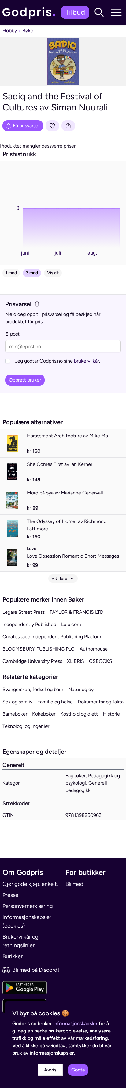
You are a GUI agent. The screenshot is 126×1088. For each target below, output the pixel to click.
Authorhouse (94, 649)
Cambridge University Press (32, 661)
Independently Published (29, 624)
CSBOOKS (100, 661)
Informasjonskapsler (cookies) (26, 921)
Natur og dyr (81, 689)
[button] (99, 12)
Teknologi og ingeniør (25, 726)
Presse (10, 895)
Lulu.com (71, 624)
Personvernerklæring (27, 906)
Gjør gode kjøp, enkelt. (30, 884)
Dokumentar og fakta (101, 702)
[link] (30, 12)
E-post (12, 334)
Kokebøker (43, 714)
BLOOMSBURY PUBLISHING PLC (38, 649)
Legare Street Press (23, 612)
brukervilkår (86, 361)
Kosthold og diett (79, 714)
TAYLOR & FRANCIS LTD (76, 612)
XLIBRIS (75, 661)
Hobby (9, 30)
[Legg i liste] (52, 125)
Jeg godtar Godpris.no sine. (57, 361)
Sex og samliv (17, 702)
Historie (111, 714)
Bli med (74, 884)
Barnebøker (14, 714)
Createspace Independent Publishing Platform (52, 637)
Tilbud (75, 12)
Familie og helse (55, 702)
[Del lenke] (68, 125)
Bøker (28, 30)
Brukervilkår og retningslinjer (20, 941)
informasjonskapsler (75, 1023)
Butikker (12, 956)
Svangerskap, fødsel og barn (32, 689)
